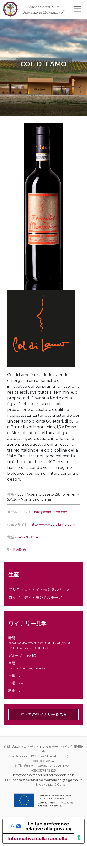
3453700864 (27, 537)
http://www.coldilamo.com (53, 524)
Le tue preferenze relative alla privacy (48, 826)
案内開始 (19, 549)
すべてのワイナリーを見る (43, 714)
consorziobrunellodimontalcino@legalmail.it (47, 780)
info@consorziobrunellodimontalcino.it (43, 775)
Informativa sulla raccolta (37, 838)
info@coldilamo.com (51, 512)
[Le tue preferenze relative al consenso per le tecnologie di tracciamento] (78, 837)
